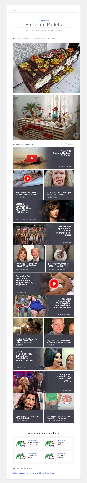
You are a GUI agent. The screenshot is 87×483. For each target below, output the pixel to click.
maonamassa (58, 30)
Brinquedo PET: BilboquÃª (62, 444)
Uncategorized (43, 20)
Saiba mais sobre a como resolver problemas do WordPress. (34, 473)
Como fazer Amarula (61, 456)
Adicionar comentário (42, 30)
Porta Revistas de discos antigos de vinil (34, 444)
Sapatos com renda (32, 456)
